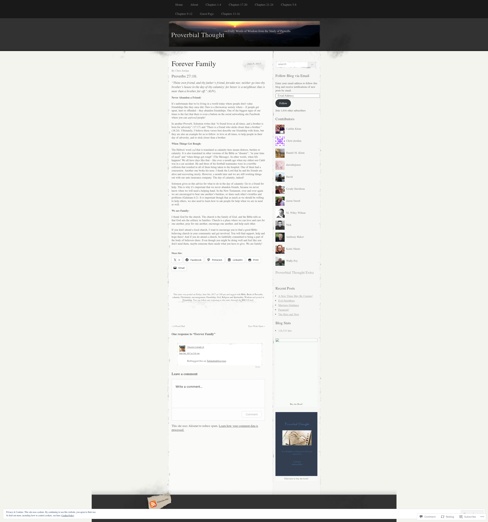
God (219, 297)
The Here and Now (288, 314)
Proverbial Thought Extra (294, 272)
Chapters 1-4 (213, 4)
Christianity (186, 297)
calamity (176, 297)
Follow (283, 103)
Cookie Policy (67, 515)
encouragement (198, 297)
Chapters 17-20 (238, 4)
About (194, 4)
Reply (257, 366)
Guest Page (207, 14)
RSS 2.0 (245, 300)
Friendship (211, 297)
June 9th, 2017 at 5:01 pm (189, 353)
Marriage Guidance (288, 305)
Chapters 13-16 (230, 14)
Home (179, 4)
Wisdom (248, 297)
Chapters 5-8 (288, 4)
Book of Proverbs (254, 294)
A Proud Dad (178, 326)
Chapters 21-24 (264, 4)
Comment (252, 414)
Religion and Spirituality (232, 297)
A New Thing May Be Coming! (295, 296)
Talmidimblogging (216, 361)
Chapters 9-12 (183, 14)
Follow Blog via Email (292, 75)
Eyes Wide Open (256, 326)
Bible (243, 294)
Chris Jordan (182, 70)
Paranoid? (283, 309)
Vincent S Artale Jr (195, 346)
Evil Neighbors (286, 300)
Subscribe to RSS (158, 504)
